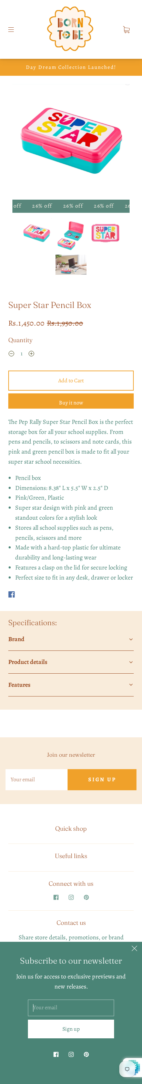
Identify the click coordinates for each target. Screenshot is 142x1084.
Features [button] (19, 685)
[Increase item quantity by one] (31, 354)
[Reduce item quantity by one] (11, 354)
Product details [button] (27, 662)
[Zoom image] (71, 143)
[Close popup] (134, 949)
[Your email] (37, 779)
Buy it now (71, 403)
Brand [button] (16, 639)
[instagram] (71, 897)
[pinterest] (86, 897)
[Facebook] (11, 594)
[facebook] (55, 897)
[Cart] (126, 29)
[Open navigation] (15, 29)
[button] (24, 143)
